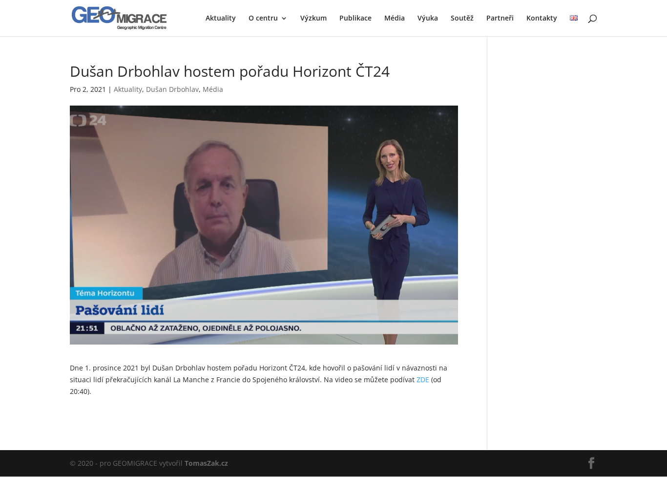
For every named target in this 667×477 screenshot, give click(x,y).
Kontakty (541, 18)
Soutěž (462, 18)
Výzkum (313, 18)
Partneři (500, 18)
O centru (263, 18)
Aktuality (221, 18)
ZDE (423, 379)
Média (394, 18)
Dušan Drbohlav (172, 89)
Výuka (427, 18)
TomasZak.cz (206, 463)
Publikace (355, 18)
